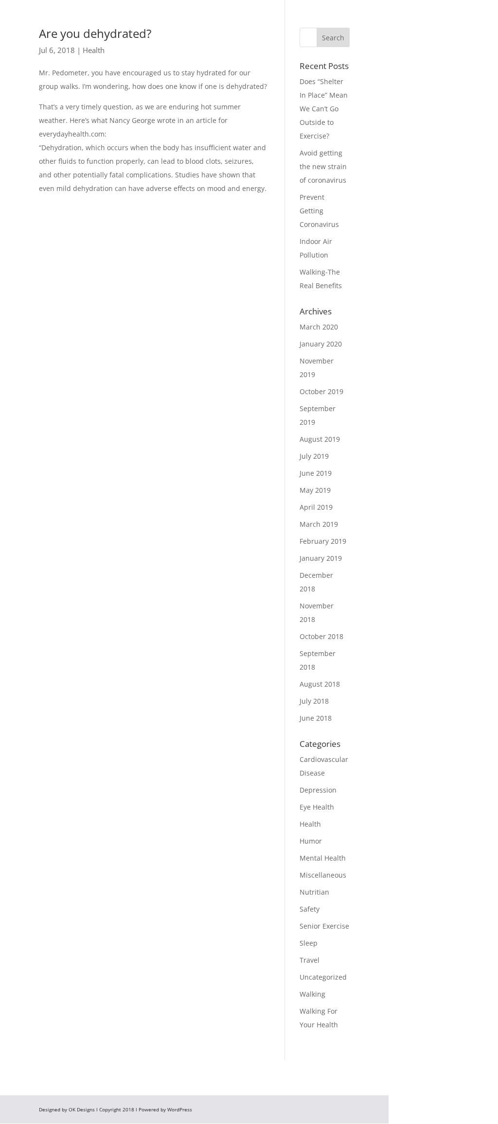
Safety (310, 909)
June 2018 (316, 718)
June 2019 (316, 473)
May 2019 (315, 490)
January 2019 (321, 558)
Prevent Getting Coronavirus (319, 210)
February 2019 (323, 541)
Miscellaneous (323, 875)
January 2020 (321, 343)
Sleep (309, 943)
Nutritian (314, 892)
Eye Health (317, 807)
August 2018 (320, 684)
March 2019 (319, 524)
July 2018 (314, 701)
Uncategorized (323, 977)
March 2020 (319, 326)
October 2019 (321, 391)
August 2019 (320, 439)
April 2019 (316, 507)
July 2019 (314, 456)
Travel (310, 960)
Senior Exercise (324, 926)
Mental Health (323, 858)
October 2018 (321, 636)
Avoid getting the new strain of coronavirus (323, 166)
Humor (311, 841)
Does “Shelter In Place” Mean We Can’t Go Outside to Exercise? (324, 108)
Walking (312, 994)
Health (94, 50)
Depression (318, 790)
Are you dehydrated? (95, 33)
